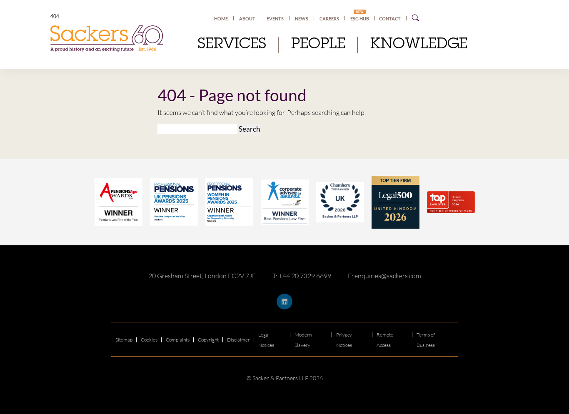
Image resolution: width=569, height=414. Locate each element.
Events (275, 18)
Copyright (208, 340)
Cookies (149, 340)
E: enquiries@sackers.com (384, 276)
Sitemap (123, 340)
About (247, 18)
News (301, 18)
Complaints (178, 340)
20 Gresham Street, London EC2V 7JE (202, 276)
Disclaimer (238, 340)
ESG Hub (359, 18)
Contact (390, 18)
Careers (329, 18)
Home (221, 18)
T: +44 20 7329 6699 (301, 276)
